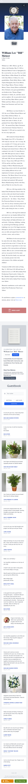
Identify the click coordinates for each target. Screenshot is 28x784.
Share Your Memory (10, 378)
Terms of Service (18, 777)
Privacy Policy (10, 777)
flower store (19, 300)
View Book (7, 354)
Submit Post (14, 403)
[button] (14, 449)
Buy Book (15, 354)
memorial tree (20, 297)
